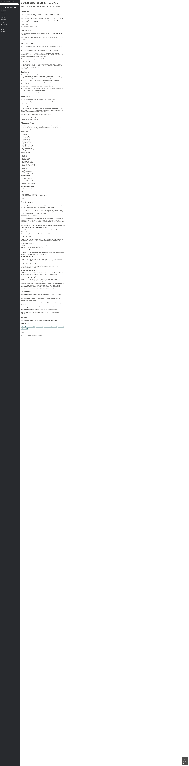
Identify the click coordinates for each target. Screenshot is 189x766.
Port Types (3, 19)
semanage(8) (39, 327)
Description (3, 10)
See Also (3, 31)
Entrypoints (3, 12)
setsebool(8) (24, 329)
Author (2, 29)
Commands (3, 26)
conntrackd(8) (31, 327)
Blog (184, 761)
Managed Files (4, 22)
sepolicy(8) (61, 327)
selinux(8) (24, 327)
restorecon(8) (48, 327)
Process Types (4, 14)
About (184, 764)
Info (1, 34)
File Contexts (4, 24)
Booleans (3, 17)
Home (184, 759)
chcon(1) (54, 327)
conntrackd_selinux (8, 7)
